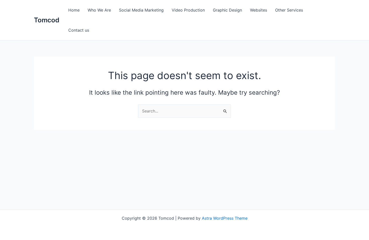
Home (74, 10)
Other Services (289, 10)
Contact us (78, 30)
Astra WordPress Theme (225, 218)
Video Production (188, 10)
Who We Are (99, 10)
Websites (258, 10)
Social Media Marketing (141, 10)
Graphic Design (227, 10)
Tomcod (46, 20)
